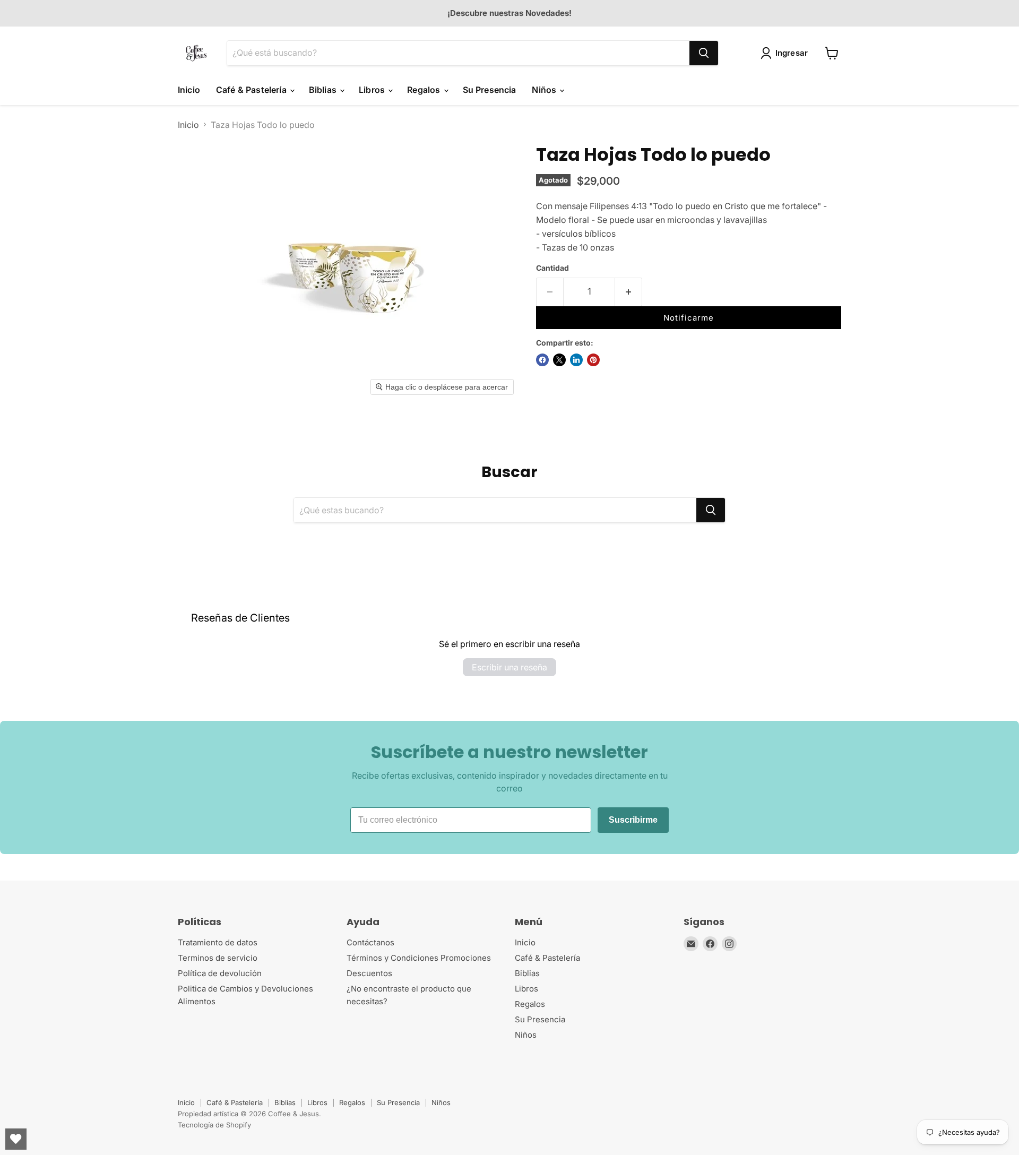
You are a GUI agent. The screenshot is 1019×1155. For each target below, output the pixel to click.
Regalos (424, 89)
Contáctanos (370, 942)
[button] (787, 53)
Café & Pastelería (252, 89)
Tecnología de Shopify (214, 1124)
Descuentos (369, 973)
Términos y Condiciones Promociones (419, 958)
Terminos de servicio (217, 958)
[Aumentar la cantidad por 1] (628, 292)
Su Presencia (489, 89)
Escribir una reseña (509, 667)
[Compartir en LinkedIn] (576, 360)
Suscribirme (633, 819)
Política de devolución (220, 973)
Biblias (324, 89)
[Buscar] (703, 53)
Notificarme (688, 318)
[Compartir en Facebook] (542, 360)
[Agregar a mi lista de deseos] (661, 295)
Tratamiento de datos (217, 942)
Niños (545, 89)
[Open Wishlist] (16, 1139)
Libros (373, 89)
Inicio (189, 89)
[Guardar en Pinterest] (593, 360)
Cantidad (552, 268)
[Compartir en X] (559, 360)
